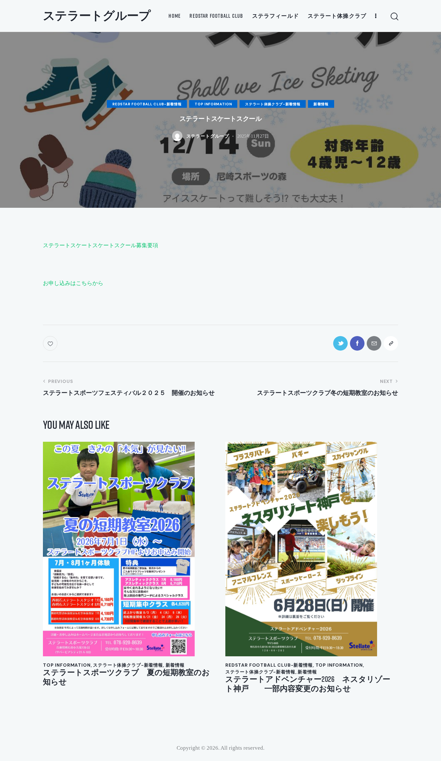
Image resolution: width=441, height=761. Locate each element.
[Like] (51, 343)
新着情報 (321, 104)
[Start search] (394, 16)
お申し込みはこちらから (73, 283)
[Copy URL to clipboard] (391, 343)
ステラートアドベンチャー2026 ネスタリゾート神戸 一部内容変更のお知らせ (307, 683)
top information (213, 104)
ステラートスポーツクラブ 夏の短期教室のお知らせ (126, 677)
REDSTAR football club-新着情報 (146, 104)
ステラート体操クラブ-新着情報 (272, 104)
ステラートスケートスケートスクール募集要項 (100, 245)
